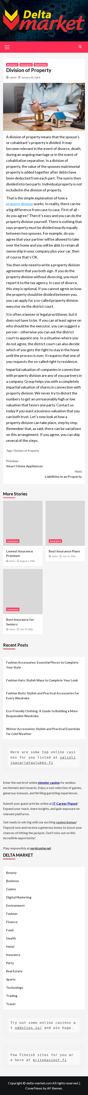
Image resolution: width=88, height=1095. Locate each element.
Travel (10, 1004)
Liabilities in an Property (63, 474)
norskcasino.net (40, 848)
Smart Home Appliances (24, 463)
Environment (15, 905)
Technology (14, 987)
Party (10, 963)
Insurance (26, 64)
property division (19, 203)
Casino (11, 889)
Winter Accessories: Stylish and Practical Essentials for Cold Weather (43, 731)
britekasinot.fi (50, 1060)
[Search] (80, 46)
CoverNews (33, 1088)
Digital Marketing (19, 897)
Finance (12, 922)
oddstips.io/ (28, 1028)
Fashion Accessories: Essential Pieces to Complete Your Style (42, 665)
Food (10, 930)
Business (12, 64)
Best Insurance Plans (64, 551)
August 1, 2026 (27, 561)
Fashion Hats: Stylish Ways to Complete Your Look (42, 680)
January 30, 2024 (30, 77)
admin (13, 77)
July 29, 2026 (26, 629)
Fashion (11, 914)
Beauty (11, 872)
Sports (11, 979)
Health (11, 938)
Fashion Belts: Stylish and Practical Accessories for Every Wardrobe (42, 695)
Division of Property (26, 450)
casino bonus (66, 822)
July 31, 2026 (68, 556)
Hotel (10, 946)
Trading (11, 996)
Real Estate (40, 64)
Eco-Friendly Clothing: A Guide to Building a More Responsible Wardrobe (42, 713)
